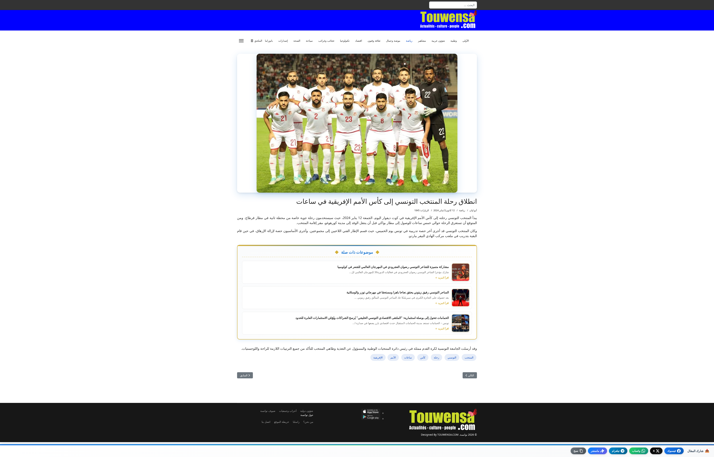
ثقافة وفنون (374, 40)
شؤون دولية (306, 411)
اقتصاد (358, 40)
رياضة (409, 40)
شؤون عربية (438, 40)
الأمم (393, 357)
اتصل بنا (266, 422)
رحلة (436, 357)
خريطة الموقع (281, 422)
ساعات (408, 357)
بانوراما (269, 40)
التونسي (452, 357)
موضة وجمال (393, 40)
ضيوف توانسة (267, 411)
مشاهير (422, 40)
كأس (422, 357)
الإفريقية (378, 357)
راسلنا (296, 422)
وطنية (454, 40)
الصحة (296, 40)
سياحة (309, 40)
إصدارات (283, 40)
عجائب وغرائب (326, 40)
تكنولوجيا (345, 40)
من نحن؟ (308, 422)
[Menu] (241, 40)
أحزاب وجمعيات (288, 411)
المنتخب (469, 357)
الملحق (258, 40)
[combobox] (453, 5)
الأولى (465, 40)
